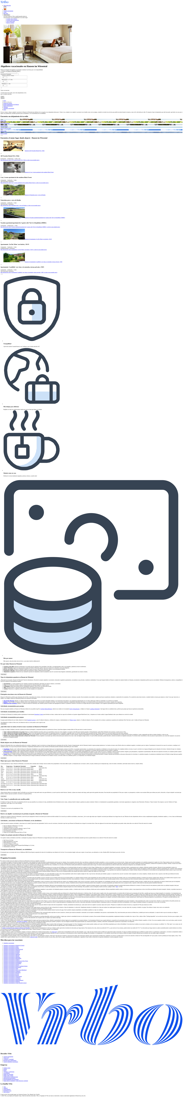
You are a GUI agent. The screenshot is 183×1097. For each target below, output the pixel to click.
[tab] (8, 943)
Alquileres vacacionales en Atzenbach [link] (12, 979)
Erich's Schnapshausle (74, 709)
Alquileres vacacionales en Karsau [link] (11, 975)
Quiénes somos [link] (6, 1067)
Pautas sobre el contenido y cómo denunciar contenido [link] (15, 1080)
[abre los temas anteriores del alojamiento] (1, 135)
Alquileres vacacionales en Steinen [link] (11, 964)
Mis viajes (5, 13)
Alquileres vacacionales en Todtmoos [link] (11, 971)
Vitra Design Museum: (9, 700)
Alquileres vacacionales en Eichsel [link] (11, 973)
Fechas (2, 72)
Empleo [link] (5, 1069)
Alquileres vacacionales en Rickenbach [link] (12, 967)
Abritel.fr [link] (5, 1088)
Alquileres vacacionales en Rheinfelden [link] (12, 958)
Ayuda (4, 12)
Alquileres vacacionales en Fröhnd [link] (11, 948)
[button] (91, 940)
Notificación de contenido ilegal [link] (10, 1077)
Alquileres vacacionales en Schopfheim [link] (12, 963)
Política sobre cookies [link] (8, 1075)
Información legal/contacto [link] (9, 1078)
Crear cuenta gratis (10, 21)
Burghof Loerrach (31, 720)
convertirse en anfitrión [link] (22, 921)
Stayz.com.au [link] (6, 1092)
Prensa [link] (4, 1070)
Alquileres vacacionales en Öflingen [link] (11, 981)
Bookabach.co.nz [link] (7, 1090)
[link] (18, 22)
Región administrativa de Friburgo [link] (11, 104)
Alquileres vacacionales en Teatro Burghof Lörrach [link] (15, 982)
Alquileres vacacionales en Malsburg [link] (11, 954)
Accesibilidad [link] (6, 1073)
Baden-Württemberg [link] (8, 105)
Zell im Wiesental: (7, 751)
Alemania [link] (5, 107)
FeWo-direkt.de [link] (6, 1089)
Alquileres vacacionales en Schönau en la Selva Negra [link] (15, 961)
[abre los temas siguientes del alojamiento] (2, 135)
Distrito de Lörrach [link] (7, 103)
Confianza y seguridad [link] (8, 1059)
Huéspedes (3, 74)
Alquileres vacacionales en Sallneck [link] (11, 959)
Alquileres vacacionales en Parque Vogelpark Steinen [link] (15, 966)
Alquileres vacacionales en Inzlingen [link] (11, 950)
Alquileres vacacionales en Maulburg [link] (11, 957)
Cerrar (2, 96)
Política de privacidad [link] (8, 1074)
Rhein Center (73, 720)
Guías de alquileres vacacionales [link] (10, 1061)
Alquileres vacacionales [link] (8, 108)
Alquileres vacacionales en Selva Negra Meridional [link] (15, 970)
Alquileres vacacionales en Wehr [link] (10, 968)
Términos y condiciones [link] (8, 1071)
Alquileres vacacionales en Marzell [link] (11, 955)
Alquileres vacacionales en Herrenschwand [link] (13, 949)
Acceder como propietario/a (12, 20)
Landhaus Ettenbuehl (95, 709)
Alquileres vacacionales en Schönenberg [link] (12, 962)
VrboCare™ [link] (54, 931)
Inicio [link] (4, 100)
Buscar (2, 98)
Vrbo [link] (4, 1086)
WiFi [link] (117, 886)
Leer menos (3, 674)
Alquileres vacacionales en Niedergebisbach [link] (13, 980)
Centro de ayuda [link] (33, 937)
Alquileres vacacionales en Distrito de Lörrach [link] (13, 945)
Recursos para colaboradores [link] (9, 1060)
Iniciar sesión (7, 14)
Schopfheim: (6, 749)
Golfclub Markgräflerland (46, 709)
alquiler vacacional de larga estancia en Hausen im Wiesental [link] (16, 928)
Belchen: (5, 702)
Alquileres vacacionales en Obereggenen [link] (12, 976)
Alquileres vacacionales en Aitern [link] (11, 946)
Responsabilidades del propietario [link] (11, 1079)
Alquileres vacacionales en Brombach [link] (11, 972)
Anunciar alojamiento (8, 11)
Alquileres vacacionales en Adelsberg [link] (11, 977)
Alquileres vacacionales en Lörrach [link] (11, 953)
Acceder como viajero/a (11, 18)
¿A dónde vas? (4, 71)
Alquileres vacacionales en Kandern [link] (11, 952)
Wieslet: (5, 754)
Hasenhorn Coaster (38, 714)
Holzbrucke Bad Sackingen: (10, 703)
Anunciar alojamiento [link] (8, 1056)
